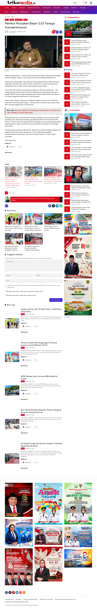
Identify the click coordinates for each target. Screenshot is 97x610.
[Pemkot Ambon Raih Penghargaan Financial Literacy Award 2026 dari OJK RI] (34, 219)
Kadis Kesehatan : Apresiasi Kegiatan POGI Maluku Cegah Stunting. (80, 187)
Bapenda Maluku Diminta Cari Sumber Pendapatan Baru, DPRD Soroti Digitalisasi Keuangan (81, 48)
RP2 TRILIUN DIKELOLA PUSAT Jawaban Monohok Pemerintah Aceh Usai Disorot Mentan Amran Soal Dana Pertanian (81, 81)
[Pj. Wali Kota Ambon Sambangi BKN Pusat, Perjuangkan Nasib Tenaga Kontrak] (33, 171)
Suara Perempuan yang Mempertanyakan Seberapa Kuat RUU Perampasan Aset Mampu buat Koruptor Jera (80, 41)
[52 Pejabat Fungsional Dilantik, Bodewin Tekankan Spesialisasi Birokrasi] (34, 238)
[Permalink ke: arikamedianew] (7, 32)
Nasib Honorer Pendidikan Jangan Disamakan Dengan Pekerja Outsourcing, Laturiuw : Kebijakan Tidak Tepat (13, 181)
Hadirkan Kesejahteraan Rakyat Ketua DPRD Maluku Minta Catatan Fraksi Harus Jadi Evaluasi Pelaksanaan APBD (81, 63)
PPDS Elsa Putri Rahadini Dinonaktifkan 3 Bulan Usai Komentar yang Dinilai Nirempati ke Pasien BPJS (80, 103)
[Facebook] (49, 205)
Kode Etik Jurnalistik (46, 599)
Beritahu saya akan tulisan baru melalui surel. (21, 295)
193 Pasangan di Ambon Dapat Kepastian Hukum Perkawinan (81, 148)
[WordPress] (16, 592)
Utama (25, 19)
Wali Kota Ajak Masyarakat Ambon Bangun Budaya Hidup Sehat (81, 201)
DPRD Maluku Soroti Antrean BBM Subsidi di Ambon (52, 228)
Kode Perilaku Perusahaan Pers (65, 599)
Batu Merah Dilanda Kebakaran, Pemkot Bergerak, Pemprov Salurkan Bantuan (11, 248)
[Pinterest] (13, 592)
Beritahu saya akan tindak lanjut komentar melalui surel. (25, 291)
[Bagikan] (60, 32)
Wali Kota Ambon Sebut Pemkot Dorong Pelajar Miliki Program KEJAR (81, 156)
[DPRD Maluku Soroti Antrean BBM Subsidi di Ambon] (53, 219)
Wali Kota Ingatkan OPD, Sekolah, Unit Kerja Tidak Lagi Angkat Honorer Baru (52, 179)
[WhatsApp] (60, 205)
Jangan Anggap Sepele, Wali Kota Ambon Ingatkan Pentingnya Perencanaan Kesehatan (80, 208)
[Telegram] (57, 205)
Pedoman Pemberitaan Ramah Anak (16, 602)
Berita (6, 19)
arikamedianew (13, 31)
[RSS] (23, 592)
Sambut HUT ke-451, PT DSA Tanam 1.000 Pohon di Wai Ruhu (14, 228)
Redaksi (18, 599)
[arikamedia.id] (37, 3)
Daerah (12, 19)
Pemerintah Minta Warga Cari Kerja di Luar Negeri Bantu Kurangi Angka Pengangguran (81, 96)
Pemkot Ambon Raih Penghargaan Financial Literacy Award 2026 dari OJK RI (33, 228)
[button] (86, 2)
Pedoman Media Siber (30, 599)
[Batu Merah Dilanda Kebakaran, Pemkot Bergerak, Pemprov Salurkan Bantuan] (14, 238)
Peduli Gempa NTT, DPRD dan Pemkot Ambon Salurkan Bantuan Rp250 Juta (81, 56)
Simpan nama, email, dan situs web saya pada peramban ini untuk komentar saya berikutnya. (33, 286)
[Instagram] (20, 592)
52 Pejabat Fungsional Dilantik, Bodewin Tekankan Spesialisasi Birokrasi (32, 248)
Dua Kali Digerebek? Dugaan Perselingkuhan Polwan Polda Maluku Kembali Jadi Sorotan (81, 89)
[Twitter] (53, 205)
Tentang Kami (9, 599)
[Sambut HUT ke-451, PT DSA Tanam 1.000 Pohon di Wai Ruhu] (14, 219)
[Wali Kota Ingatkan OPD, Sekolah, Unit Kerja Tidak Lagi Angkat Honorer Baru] (53, 171)
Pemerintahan (18, 19)
